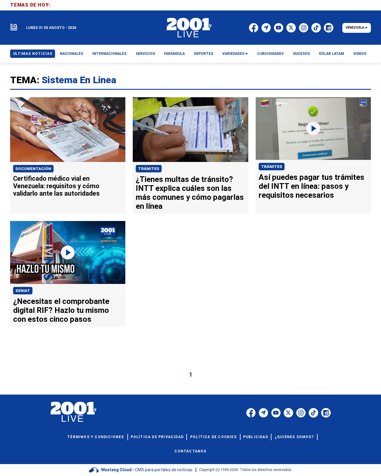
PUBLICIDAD (255, 437)
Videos (359, 54)
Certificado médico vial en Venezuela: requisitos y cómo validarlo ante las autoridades (56, 186)
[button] (13, 28)
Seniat (22, 290)
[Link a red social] (251, 413)
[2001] (189, 28)
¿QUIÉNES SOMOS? (294, 437)
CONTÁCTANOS (190, 451)
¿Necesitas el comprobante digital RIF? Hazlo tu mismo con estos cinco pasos (61, 310)
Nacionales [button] (71, 54)
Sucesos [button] (301, 54)
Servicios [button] (145, 54)
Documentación (33, 168)
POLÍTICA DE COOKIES (213, 437)
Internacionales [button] (109, 54)
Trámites (148, 168)
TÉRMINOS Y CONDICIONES (95, 437)
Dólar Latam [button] (331, 54)
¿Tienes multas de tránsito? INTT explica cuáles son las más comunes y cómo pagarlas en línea (190, 193)
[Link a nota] (67, 129)
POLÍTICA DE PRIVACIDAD (157, 437)
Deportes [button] (203, 54)
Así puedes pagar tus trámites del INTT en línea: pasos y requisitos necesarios (311, 186)
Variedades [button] (233, 54)
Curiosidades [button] (270, 54)
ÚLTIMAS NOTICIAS (32, 54)
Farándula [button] (174, 54)
